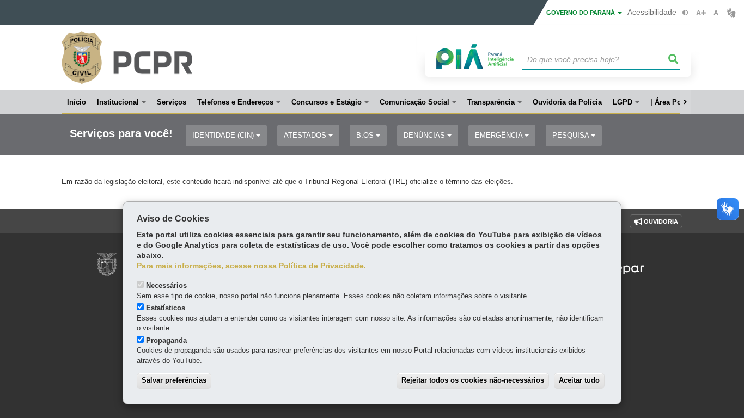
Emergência (500, 135)
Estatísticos (165, 308)
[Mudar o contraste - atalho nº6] (685, 13)
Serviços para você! (121, 133)
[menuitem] (121, 102)
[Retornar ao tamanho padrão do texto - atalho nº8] (716, 13)
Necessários (166, 285)
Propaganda (166, 340)
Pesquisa (571, 135)
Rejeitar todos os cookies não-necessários (472, 380)
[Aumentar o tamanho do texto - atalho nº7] (700, 13)
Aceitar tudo (579, 380)
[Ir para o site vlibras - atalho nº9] (731, 13)
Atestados (306, 135)
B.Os (366, 135)
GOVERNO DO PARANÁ (581, 12)
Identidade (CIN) (224, 135)
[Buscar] (674, 59)
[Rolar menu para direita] (685, 102)
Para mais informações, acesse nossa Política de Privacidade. (251, 266)
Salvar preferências (174, 380)
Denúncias (425, 135)
